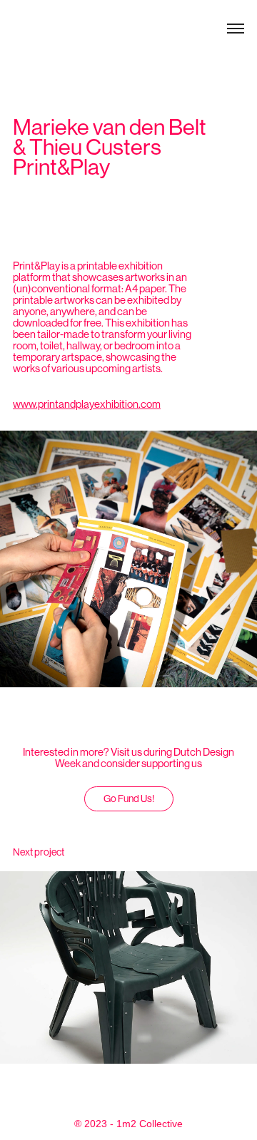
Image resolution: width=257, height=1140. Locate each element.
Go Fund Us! (129, 798)
